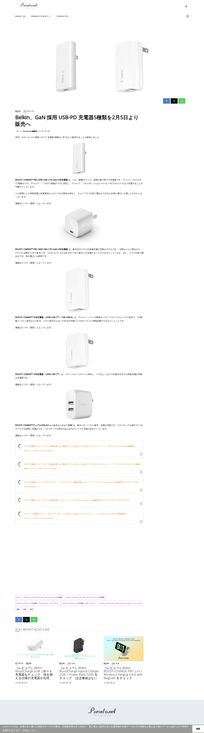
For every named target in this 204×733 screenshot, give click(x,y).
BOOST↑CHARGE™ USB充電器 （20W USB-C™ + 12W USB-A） (38, 603)
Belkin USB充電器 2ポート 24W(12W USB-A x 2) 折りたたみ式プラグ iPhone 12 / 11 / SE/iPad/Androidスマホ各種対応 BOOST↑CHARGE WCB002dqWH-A (75, 515)
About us (20, 16)
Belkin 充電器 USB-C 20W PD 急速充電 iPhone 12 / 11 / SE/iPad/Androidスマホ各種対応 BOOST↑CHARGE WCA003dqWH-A (77, 500)
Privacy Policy (39, 16)
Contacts (62, 16)
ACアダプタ (19, 663)
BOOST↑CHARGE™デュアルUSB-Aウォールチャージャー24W (120, 603)
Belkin (17, 111)
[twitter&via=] (174, 101)
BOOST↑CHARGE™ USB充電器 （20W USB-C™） (79, 603)
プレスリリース (28, 111)
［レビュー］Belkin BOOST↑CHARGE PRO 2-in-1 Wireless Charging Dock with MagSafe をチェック (123, 673)
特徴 (24, 609)
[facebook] (166, 101)
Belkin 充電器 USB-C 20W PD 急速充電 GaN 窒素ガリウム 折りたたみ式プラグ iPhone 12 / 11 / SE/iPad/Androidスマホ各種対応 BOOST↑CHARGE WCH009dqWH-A (79, 448)
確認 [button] (198, 729)
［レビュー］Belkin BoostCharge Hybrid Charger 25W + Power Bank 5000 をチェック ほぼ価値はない (79, 673)
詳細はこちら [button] (29, 730)
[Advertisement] (79, 558)
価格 (18, 609)
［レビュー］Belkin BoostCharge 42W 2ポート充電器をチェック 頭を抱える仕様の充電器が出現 (34, 673)
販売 (31, 609)
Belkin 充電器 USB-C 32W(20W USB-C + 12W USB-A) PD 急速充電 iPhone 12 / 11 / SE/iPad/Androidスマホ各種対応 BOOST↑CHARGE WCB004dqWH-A (81, 484)
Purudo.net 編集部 (30, 131)
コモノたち (71, 663)
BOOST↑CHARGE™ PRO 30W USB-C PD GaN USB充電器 (85, 597)
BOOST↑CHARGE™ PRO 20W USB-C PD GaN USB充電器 (43, 597)
